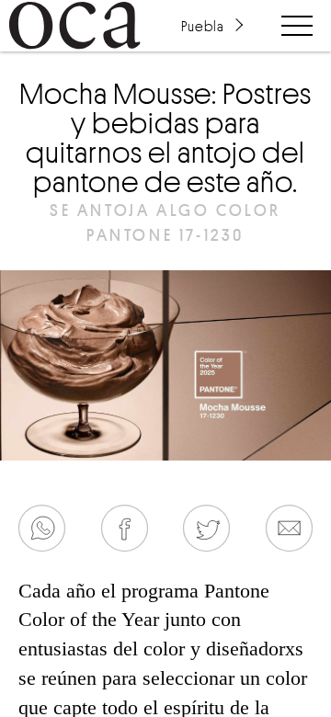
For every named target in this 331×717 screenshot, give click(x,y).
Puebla (202, 26)
